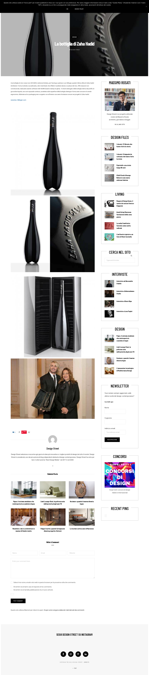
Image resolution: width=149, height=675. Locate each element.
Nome (107, 408)
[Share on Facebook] (19, 432)
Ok (67, 9)
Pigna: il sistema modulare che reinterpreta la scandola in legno (125, 338)
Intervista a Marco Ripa (124, 301)
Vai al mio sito (120, 124)
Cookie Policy (79, 9)
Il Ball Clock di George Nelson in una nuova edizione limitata (123, 177)
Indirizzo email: (110, 428)
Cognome (108, 418)
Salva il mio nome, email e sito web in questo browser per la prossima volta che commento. (45, 582)
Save (25, 431)
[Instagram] (71, 654)
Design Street (75, 50)
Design (74, 37)
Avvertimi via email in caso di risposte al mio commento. (33, 587)
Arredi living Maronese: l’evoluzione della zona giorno (124, 214)
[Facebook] (63, 654)
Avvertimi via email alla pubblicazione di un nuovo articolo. (33, 590)
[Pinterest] (78, 654)
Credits (86, 662)
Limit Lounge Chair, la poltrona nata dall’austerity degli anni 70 (125, 349)
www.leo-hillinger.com (18, 100)
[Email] (29, 432)
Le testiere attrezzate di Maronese (82, 529)
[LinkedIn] (85, 654)
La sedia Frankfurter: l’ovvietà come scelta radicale (123, 225)
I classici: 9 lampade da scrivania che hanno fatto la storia (125, 156)
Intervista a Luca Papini (124, 311)
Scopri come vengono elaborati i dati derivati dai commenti (64, 610)
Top (75, 668)
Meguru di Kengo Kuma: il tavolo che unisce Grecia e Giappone (125, 203)
